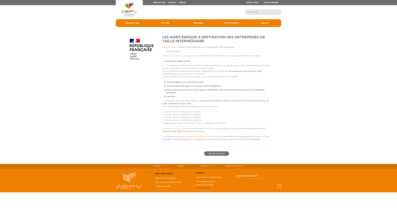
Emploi (264, 23)
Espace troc (252, 3)
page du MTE (261, 137)
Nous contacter (203, 188)
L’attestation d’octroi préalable (176, 128)
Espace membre (271, 3)
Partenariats (231, 23)
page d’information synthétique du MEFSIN (199, 137)
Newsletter (159, 3)
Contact (172, 3)
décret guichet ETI (174, 56)
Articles (173, 47)
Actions (165, 23)
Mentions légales (234, 166)
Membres (199, 23)
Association (132, 23)
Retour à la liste (216, 153)
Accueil (165, 47)
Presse (182, 3)
